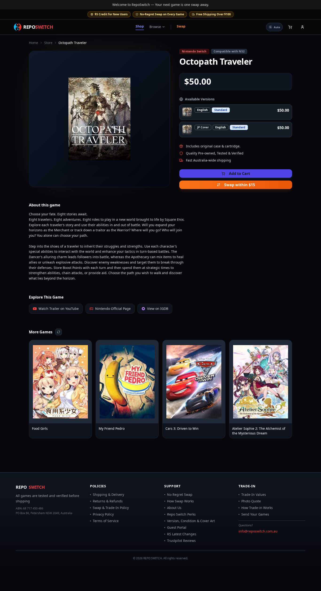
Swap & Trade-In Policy (111, 507)
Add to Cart (239, 173)
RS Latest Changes (181, 534)
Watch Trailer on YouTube (59, 308)
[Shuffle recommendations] (58, 332)
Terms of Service (106, 521)
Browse (155, 26)
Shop (140, 26)
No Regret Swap (179, 494)
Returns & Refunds (108, 501)
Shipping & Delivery (108, 494)
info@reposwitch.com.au (258, 531)
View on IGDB (157, 308)
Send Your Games (255, 514)
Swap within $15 (239, 184)
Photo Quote (251, 501)
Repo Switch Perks (181, 514)
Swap (181, 26)
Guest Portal (176, 527)
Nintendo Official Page (113, 308)
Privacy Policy (103, 514)
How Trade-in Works (257, 507)
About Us (174, 507)
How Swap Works (180, 501)
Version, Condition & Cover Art (191, 521)
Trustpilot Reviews (181, 540)
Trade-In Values (253, 494)
